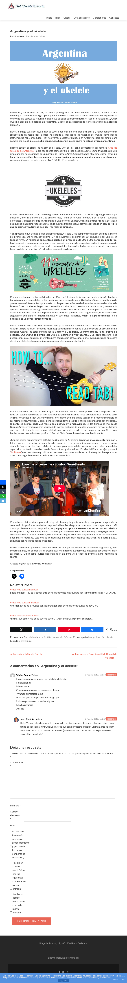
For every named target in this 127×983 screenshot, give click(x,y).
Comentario (16, 764)
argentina (95, 637)
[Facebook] (3, 482)
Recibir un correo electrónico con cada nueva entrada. (19, 903)
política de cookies (68, 978)
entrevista (58, 637)
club (103, 637)
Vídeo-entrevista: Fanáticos (24, 602)
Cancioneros (99, 17)
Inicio (49, 17)
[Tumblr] (3, 491)
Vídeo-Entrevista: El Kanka (24, 615)
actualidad (47, 637)
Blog (57, 17)
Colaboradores (82, 17)
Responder (111, 675)
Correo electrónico (16, 815)
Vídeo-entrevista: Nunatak (24, 589)
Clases (67, 17)
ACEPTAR (63, 981)
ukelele (109, 637)
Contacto (114, 17)
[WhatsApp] (3, 496)
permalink (26, 640)
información (70, 637)
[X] (3, 487)
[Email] (3, 500)
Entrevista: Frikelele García (26, 653)
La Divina (16, 452)
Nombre (15, 805)
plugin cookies (119, 979)
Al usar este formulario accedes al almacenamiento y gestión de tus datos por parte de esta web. (18, 844)
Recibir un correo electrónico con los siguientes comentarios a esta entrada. (19, 875)
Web (12, 825)
